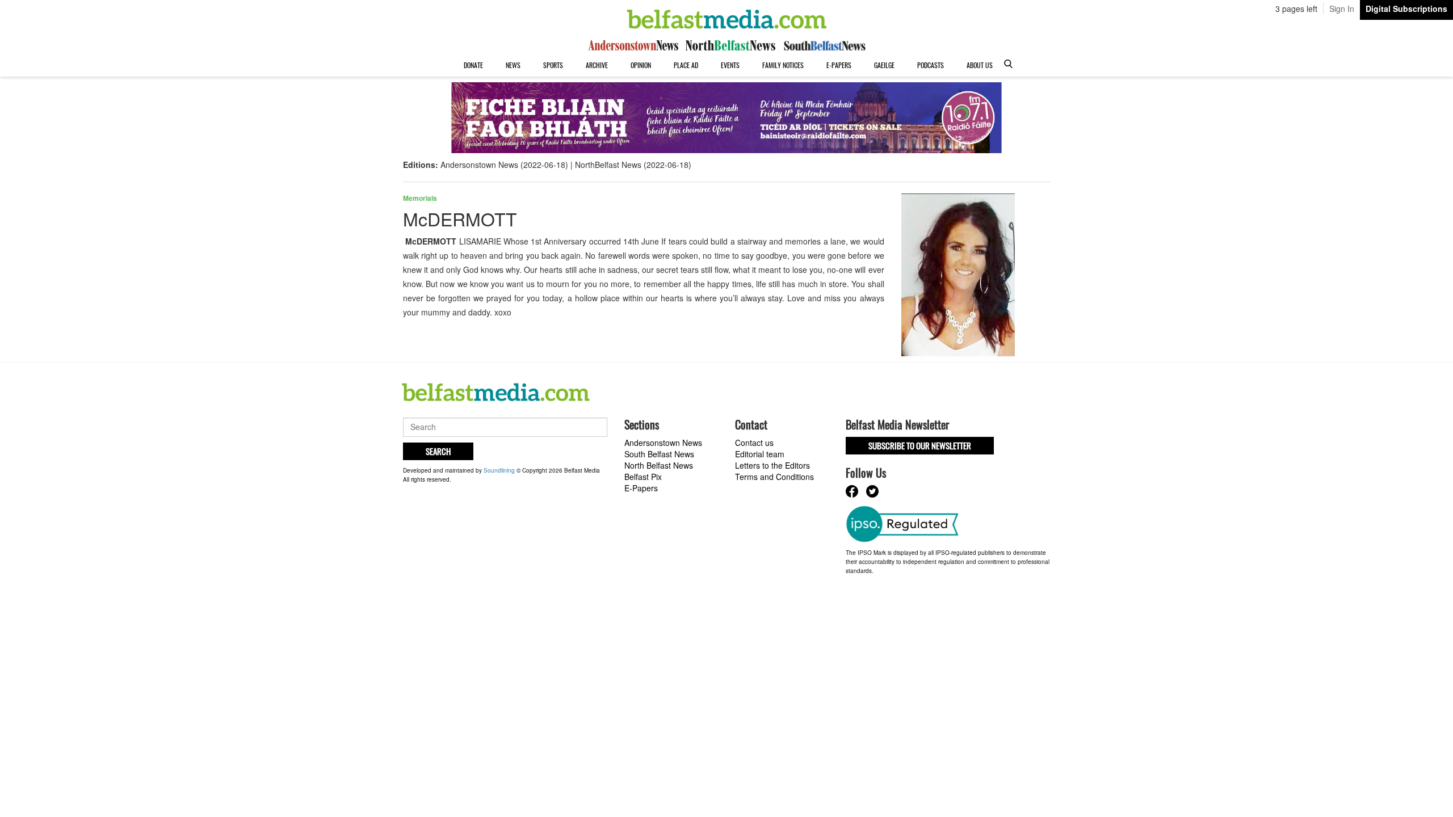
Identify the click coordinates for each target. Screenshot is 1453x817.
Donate (473, 65)
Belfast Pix (643, 476)
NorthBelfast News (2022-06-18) (633, 164)
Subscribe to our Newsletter (919, 445)
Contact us (754, 442)
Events (730, 65)
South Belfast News (659, 454)
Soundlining (499, 470)
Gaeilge (884, 65)
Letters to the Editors (772, 465)
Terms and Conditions (774, 476)
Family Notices (783, 65)
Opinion (641, 65)
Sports (553, 65)
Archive (597, 65)
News (513, 65)
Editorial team (759, 454)
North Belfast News (658, 465)
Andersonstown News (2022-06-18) (504, 164)
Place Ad (686, 65)
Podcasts (930, 65)
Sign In (1341, 8)
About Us (980, 65)
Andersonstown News (663, 442)
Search (438, 451)
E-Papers (838, 65)
